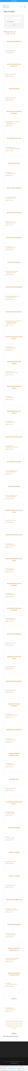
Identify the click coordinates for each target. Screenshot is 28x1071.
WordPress (15, 1063)
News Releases (16, 1021)
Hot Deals (12, 1023)
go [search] (14, 25)
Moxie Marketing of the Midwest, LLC (16, 1070)
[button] (4, 32)
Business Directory (9, 1021)
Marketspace (10, 1024)
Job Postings (16, 1024)
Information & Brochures (13, 1026)
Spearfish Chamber (13, 1066)
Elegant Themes (14, 1061)
